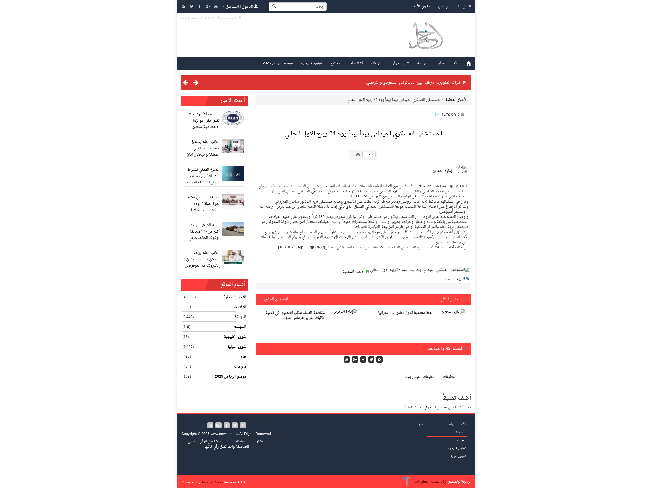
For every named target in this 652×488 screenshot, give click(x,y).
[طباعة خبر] (358, 155)
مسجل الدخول (436, 407)
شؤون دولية (399, 63)
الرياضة (423, 63)
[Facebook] (200, 7)
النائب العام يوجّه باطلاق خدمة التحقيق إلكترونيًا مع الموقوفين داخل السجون (202, 263)
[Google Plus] (208, 7)
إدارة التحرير (442, 171)
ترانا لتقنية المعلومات (431, 481)
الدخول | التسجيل (239, 6)
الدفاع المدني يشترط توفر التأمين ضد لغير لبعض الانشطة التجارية (202, 176)
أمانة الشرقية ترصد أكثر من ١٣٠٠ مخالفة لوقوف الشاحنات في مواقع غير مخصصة (204, 235)
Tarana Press (212, 482)
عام (243, 357)
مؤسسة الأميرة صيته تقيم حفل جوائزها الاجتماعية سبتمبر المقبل (203, 124)
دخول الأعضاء (419, 6)
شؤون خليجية (312, 63)
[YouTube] (216, 7)
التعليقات (449, 377)
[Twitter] (192, 7)
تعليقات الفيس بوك (419, 377)
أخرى (420, 424)
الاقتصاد (356, 63)
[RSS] (184, 7)
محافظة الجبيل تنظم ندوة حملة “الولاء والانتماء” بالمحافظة (204, 204)
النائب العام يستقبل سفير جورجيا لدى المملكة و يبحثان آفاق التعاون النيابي (203, 152)
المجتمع (336, 63)
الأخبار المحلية (447, 63)
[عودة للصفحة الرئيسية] (425, 41)
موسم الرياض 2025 (278, 63)
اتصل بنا (464, 6)
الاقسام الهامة (457, 424)
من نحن (444, 6)
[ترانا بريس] (407, 481)
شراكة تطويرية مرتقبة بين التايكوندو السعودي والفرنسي (413, 83)
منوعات (377, 63)
